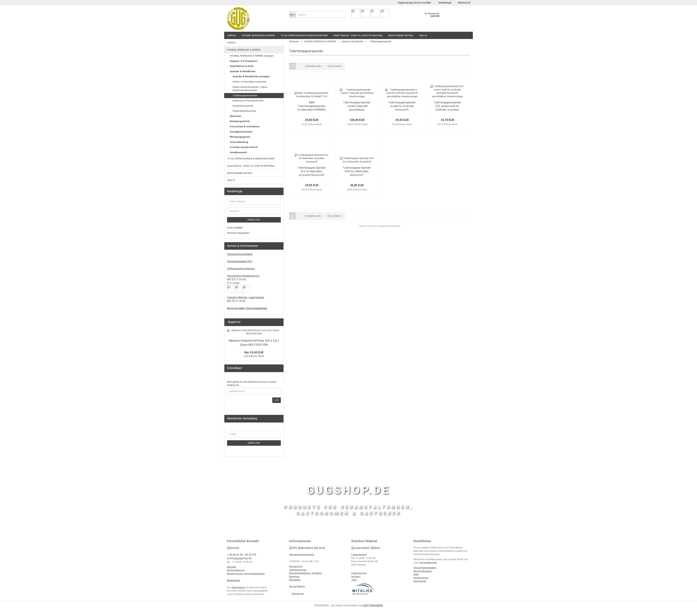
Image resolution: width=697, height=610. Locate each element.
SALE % (423, 35)
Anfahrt (355, 576)
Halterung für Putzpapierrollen (248, 100)
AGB (415, 574)
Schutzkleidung (239, 142)
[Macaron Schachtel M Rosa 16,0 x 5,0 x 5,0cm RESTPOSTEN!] (254, 332)
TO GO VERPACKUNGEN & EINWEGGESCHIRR (304, 35)
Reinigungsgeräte (240, 136)
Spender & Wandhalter (243, 71)
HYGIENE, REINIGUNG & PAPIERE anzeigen (251, 55)
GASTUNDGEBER (373, 605)
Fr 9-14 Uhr (233, 283)
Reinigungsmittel (240, 121)
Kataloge (294, 576)
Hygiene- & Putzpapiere (243, 61)
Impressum (419, 581)
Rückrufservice (235, 570)
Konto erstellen (235, 227)
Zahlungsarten (297, 569)
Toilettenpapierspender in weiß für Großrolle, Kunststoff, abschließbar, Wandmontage (402, 106)
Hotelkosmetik (238, 152)
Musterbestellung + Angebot (305, 573)
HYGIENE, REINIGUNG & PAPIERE (258, 35)
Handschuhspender (243, 105)
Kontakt (231, 567)
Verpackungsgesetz (425, 567)
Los (276, 400)
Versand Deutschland (239, 254)
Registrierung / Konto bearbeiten (246, 573)
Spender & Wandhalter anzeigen (251, 76)
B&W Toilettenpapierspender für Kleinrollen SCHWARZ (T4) (311, 106)
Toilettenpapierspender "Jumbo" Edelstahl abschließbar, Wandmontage (357, 106)
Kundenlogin (444, 2)
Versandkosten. (428, 562)
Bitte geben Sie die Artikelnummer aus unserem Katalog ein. (251, 383)
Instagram (298, 593)
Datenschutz (421, 577)
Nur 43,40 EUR (253, 352)
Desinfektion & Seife (241, 66)
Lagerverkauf (359, 554)
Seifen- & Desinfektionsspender (249, 81)
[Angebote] (280, 322)
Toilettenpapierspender (245, 95)
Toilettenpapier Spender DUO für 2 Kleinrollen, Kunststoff (357, 171)
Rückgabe (294, 579)
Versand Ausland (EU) (239, 261)
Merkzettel (464, 2)
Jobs (354, 579)
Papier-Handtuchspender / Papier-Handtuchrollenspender (250, 89)
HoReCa (231, 35)
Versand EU (295, 566)
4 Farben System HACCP (244, 147)
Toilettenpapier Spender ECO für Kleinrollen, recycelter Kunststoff (311, 171)
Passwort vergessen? (238, 233)
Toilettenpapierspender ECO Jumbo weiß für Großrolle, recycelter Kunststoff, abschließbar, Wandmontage (447, 106)
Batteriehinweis (422, 571)
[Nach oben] (687, 604)
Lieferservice (358, 573)
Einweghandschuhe (241, 131)
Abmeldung (238, 587)
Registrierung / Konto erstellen (414, 2)
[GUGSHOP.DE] (255, 18)
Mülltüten (235, 116)
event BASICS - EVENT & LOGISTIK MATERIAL (358, 35)
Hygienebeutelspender (244, 111)
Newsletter (233, 580)
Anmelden (254, 220)
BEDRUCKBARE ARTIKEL (401, 35)
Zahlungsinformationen (241, 268)
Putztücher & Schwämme (245, 126)
